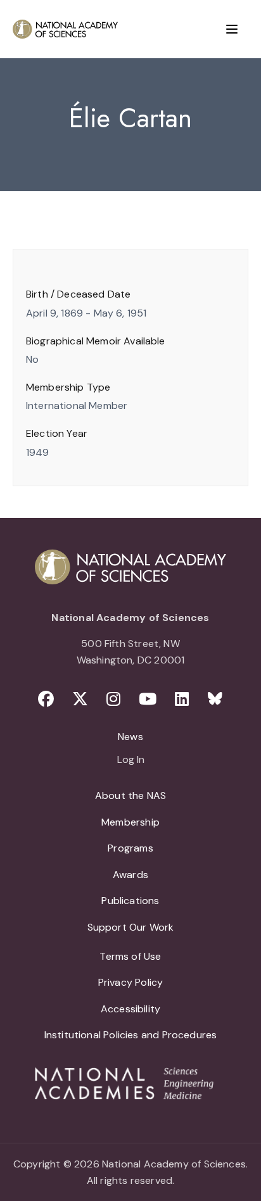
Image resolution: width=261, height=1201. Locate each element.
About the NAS (130, 795)
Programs (130, 848)
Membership (130, 822)
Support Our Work (130, 927)
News (130, 736)
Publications (130, 900)
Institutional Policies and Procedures (130, 1034)
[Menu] (231, 29)
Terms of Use (130, 956)
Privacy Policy (130, 982)
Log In (130, 760)
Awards (130, 874)
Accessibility (130, 1009)
